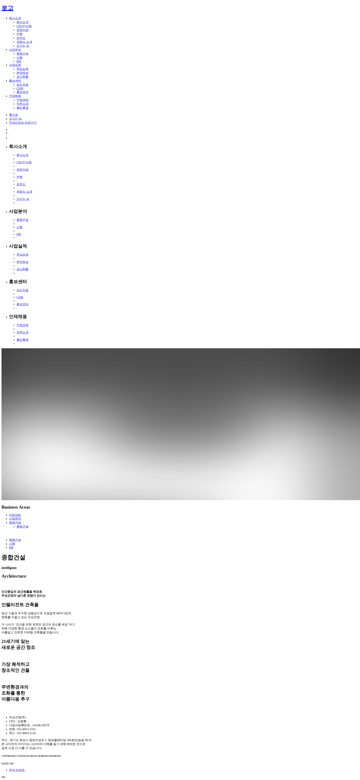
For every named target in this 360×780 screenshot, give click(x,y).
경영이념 (22, 30)
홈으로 (13, 114)
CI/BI (19, 88)
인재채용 (15, 96)
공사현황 (22, 76)
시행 (19, 57)
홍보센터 (15, 80)
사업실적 (15, 65)
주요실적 (22, 68)
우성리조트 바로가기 (23, 122)
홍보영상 (22, 92)
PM (18, 61)
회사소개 (15, 18)
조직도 (21, 37)
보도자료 (22, 84)
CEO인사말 (24, 26)
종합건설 (22, 53)
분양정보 (22, 72)
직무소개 (22, 103)
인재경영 (22, 99)
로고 (8, 8)
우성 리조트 (17, 770)
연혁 (19, 34)
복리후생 (22, 107)
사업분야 (15, 49)
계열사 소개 (24, 41)
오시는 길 (22, 45)
